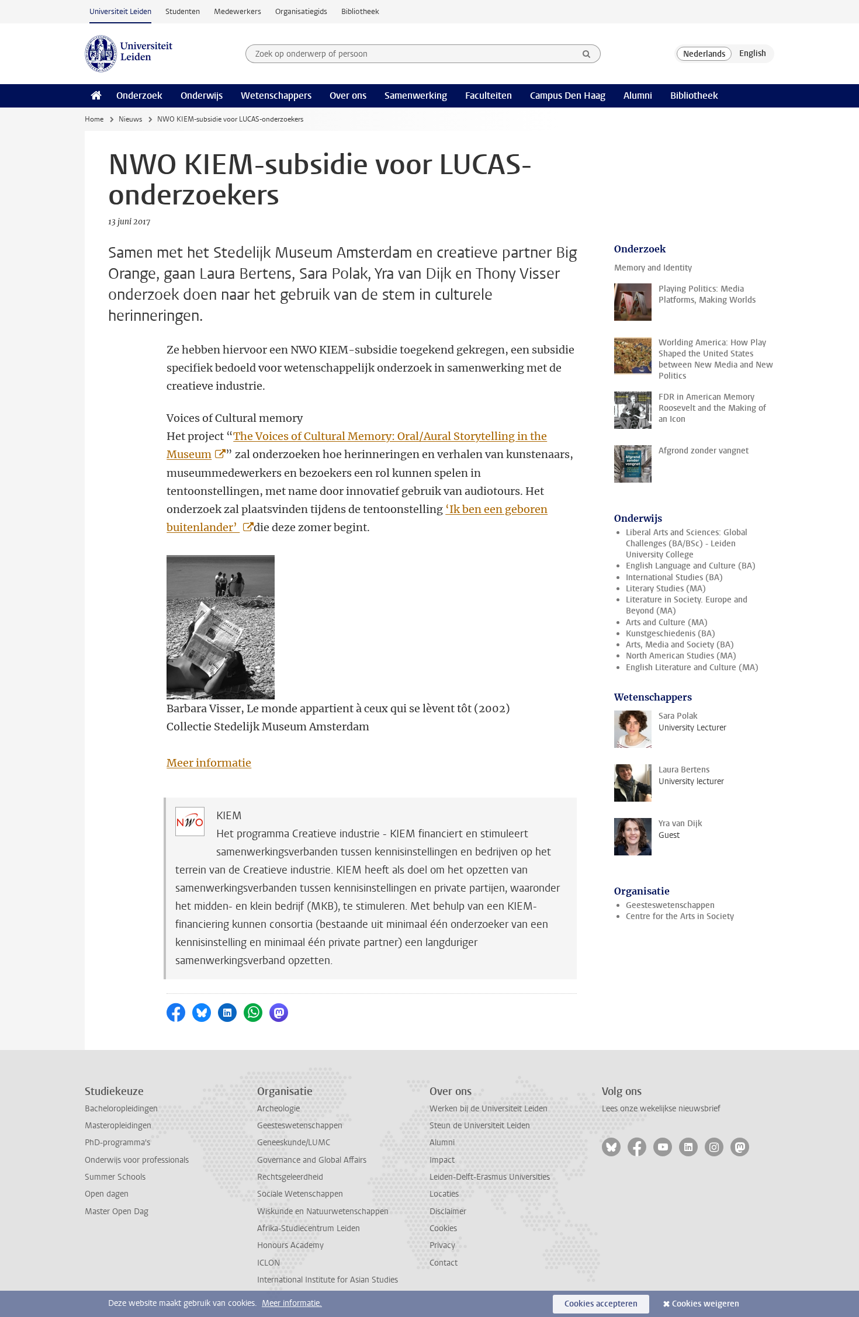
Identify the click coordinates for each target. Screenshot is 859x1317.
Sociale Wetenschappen (300, 1194)
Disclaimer (448, 1211)
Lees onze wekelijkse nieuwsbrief (661, 1108)
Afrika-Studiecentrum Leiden (308, 1228)
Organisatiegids (301, 11)
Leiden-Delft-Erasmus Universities (490, 1177)
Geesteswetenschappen (670, 905)
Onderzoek (139, 95)
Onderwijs (202, 95)
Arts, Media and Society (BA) (680, 644)
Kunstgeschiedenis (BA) (670, 633)
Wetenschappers (276, 95)
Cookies (443, 1228)
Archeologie (278, 1108)
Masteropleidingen (118, 1125)
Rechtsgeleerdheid (290, 1177)
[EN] (752, 54)
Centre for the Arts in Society (680, 916)
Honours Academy (290, 1245)
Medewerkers (237, 11)
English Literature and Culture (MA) (692, 667)
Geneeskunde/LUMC (293, 1142)
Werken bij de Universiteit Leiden (489, 1108)
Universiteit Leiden (120, 11)
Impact (442, 1160)
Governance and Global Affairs (311, 1160)
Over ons (348, 95)
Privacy (442, 1245)
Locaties (444, 1194)
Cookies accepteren (601, 1303)
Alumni (638, 95)
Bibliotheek (360, 11)
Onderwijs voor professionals (137, 1160)
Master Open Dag (116, 1211)
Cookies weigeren (705, 1303)
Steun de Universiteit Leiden (480, 1125)
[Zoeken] (587, 53)
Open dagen (107, 1194)
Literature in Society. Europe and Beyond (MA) (686, 605)
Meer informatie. (292, 1303)
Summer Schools (115, 1177)
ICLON (268, 1263)
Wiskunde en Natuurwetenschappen (323, 1211)
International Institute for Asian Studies (327, 1279)
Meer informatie (209, 763)
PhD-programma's (117, 1142)
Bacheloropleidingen (121, 1108)
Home (94, 119)
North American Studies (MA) (681, 655)
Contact (444, 1263)
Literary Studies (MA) (666, 588)
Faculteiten (488, 95)
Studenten (182, 11)
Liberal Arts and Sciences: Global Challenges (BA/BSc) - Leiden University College (686, 544)
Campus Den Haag (567, 95)
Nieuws (130, 119)
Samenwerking (416, 95)
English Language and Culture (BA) (691, 565)
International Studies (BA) (674, 577)
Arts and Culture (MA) (667, 622)
